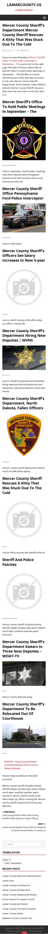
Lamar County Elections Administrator (21, 876)
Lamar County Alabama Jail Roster (19, 894)
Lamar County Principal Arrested (18, 908)
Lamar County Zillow (12, 913)
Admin (26, 50)
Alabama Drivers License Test (17, 918)
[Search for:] (24, 844)
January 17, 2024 (12, 50)
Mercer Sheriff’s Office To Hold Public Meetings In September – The (23, 60)
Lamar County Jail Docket (15, 904)
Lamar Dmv (8, 880)
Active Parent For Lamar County (18, 899)
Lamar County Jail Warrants (16, 890)
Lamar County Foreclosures (16, 885)
